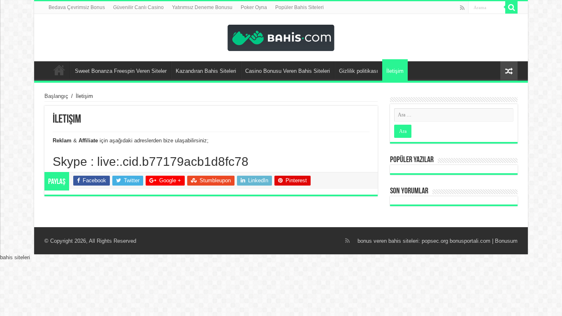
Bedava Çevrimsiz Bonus (77, 7)
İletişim (395, 71)
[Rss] (462, 8)
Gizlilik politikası (358, 71)
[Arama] (511, 7)
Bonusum (506, 241)
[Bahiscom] (281, 36)
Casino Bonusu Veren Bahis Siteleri (287, 71)
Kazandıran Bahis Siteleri (206, 71)
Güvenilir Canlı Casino (138, 7)
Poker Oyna (254, 7)
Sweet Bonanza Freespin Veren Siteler (121, 71)
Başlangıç (56, 96)
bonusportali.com (470, 241)
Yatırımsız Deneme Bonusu (202, 7)
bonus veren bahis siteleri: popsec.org (403, 241)
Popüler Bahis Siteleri (299, 7)
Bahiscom (59, 70)
